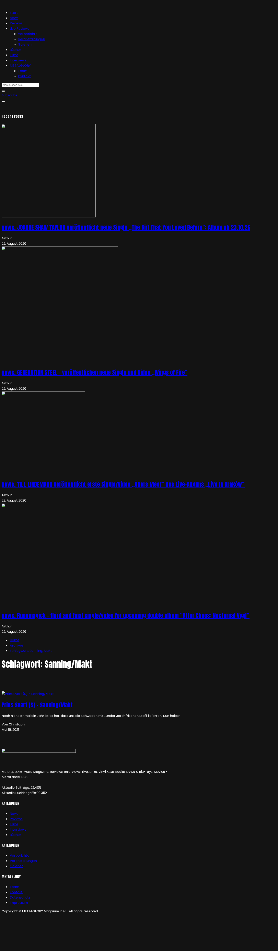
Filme (14, 55)
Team (22, 71)
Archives (17, 645)
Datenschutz (20, 897)
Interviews (18, 60)
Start (14, 12)
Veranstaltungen (31, 39)
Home (14, 640)
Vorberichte (27, 34)
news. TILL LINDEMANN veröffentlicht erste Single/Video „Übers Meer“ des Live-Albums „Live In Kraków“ (123, 484)
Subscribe (10, 95)
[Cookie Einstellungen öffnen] (32, 946)
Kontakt (24, 76)
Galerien (25, 44)
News (14, 18)
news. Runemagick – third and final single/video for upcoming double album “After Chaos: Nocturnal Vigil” (126, 615)
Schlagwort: (31, 650)
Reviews (16, 23)
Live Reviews (19, 28)
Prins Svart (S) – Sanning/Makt (37, 705)
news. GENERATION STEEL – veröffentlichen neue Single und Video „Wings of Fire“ (94, 372)
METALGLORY (20, 65)
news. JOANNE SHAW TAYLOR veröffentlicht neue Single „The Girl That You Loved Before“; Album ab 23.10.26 (126, 227)
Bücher (15, 49)
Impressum (19, 902)
